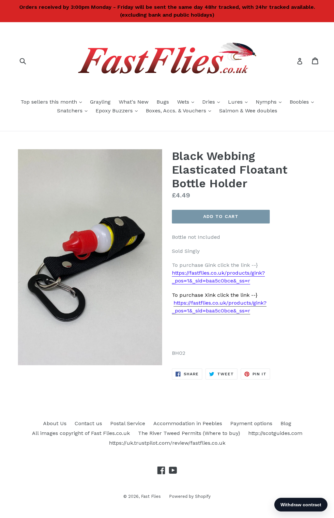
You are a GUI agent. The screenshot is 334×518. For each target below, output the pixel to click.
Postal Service (127, 423)
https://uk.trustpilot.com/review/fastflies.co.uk (167, 443)
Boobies (303, 101)
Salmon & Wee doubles (248, 111)
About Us (55, 423)
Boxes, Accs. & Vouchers (180, 110)
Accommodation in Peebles (187, 423)
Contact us (88, 423)
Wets (187, 101)
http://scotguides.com (275, 433)
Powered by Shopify (190, 496)
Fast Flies (151, 496)
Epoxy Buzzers (118, 110)
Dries (212, 101)
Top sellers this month (53, 101)
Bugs (163, 102)
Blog (286, 423)
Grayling (100, 102)
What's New (133, 102)
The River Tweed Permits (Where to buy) (189, 433)
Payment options (251, 423)
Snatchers (74, 110)
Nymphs (270, 101)
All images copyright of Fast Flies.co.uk (81, 433)
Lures (239, 101)
